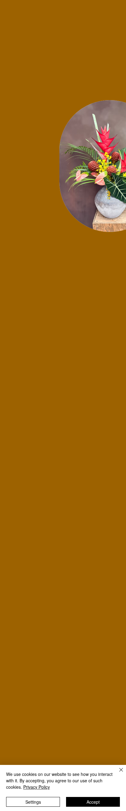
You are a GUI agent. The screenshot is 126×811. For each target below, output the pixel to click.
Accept (93, 802)
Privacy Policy (36, 787)
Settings (33, 802)
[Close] (117, 773)
